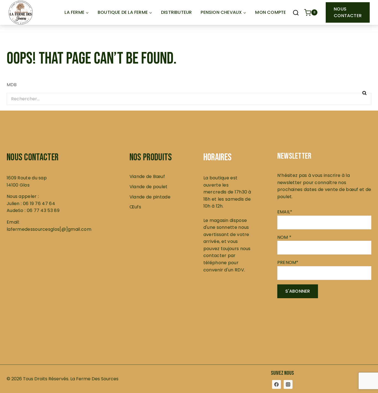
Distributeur (176, 12)
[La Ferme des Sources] (20, 12)
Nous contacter (348, 12)
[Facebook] (276, 384)
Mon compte (270, 12)
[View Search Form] (295, 13)
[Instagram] (288, 384)
